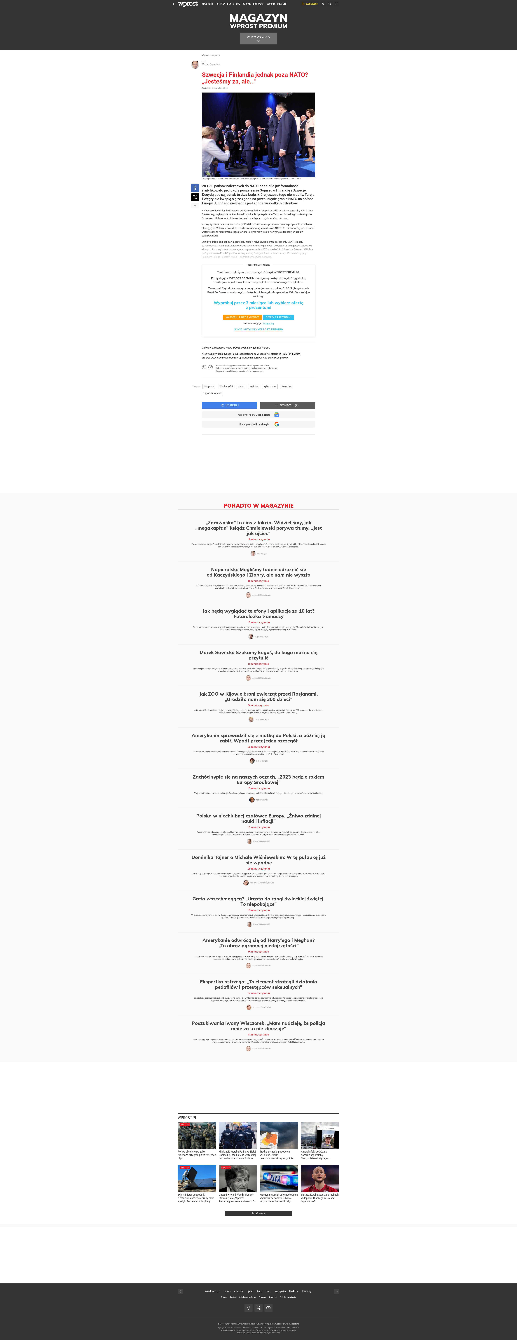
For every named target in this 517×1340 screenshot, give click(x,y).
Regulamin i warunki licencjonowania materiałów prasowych (239, 371)
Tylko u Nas (270, 386)
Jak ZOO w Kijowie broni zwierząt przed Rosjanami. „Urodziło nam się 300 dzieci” (258, 696)
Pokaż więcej (259, 1213)
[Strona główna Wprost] (188, 4)
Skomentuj (288, 405)
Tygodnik (270, 4)
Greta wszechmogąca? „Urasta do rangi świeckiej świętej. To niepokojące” (258, 901)
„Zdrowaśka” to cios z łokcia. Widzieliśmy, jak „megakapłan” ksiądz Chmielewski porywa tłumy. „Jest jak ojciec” (258, 528)
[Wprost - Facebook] (248, 1308)
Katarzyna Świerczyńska (262, 1007)
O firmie (224, 1297)
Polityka (220, 4)
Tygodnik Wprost (212, 393)
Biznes (230, 4)
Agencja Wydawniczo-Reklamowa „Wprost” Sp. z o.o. (253, 1324)
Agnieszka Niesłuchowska (261, 595)
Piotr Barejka (262, 553)
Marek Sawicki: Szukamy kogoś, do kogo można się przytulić (258, 655)
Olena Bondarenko (262, 719)
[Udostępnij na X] (195, 197)
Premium (281, 4)
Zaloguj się (268, 323)
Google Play (281, 357)
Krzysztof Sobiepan (262, 636)
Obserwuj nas (254, 414)
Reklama (262, 1297)
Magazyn (209, 386)
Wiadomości (207, 4)
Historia (294, 1291)
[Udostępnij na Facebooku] (195, 188)
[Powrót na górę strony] (336, 1291)
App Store (268, 357)
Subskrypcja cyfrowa (247, 1297)
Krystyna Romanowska (261, 841)
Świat (241, 386)
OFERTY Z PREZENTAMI (278, 317)
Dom (238, 4)
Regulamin (273, 1297)
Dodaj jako (254, 424)
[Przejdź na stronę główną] (173, 4)
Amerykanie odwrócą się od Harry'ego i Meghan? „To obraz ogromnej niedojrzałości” (258, 942)
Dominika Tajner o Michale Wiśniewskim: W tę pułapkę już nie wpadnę (258, 860)
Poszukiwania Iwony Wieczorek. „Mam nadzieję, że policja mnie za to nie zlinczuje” (258, 1025)
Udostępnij (232, 405)
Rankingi (307, 1291)
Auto (259, 1291)
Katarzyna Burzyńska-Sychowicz (262, 883)
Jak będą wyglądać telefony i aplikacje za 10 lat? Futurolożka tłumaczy (258, 613)
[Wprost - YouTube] (268, 1308)
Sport (250, 1291)
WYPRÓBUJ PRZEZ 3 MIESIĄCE (242, 317)
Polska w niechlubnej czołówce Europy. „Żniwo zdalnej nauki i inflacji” (258, 818)
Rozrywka (258, 4)
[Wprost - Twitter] (258, 1308)
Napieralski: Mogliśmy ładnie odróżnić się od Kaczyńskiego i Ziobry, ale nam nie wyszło (258, 572)
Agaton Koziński (262, 800)
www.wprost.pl (262, 1333)
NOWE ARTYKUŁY (258, 329)
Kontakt (233, 1297)
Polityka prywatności (288, 1297)
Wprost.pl (187, 1117)
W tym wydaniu (258, 36)
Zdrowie (247, 4)
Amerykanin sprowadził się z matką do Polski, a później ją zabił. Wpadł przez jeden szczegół (258, 738)
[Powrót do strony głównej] (180, 1291)
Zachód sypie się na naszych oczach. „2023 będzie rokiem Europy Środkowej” (258, 779)
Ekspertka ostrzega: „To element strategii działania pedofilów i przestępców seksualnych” (258, 984)
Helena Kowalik (262, 761)
